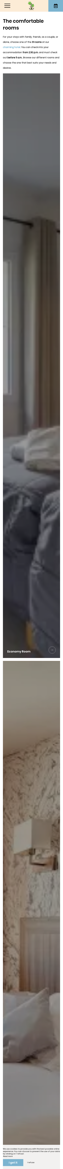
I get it (13, 1162)
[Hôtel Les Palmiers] (31, 6)
